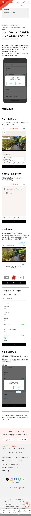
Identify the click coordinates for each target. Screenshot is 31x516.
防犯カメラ (15, 25)
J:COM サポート (6, 25)
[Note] (23, 479)
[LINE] (19, 479)
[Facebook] (15, 479)
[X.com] (7, 479)
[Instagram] (11, 479)
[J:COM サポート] (4, 3)
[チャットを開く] (27, 504)
